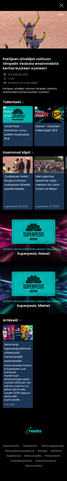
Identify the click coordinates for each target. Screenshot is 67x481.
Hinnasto (56, 451)
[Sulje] (61, 5)
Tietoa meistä (33, 465)
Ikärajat (42, 451)
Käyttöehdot (11, 446)
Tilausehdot (30, 446)
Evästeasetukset (46, 460)
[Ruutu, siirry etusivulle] (33, 431)
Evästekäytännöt (21, 460)
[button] (33, 30)
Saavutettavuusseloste (19, 451)
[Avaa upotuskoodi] (62, 14)
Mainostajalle (32, 456)
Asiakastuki (14, 456)
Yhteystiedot (52, 456)
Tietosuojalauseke (52, 446)
